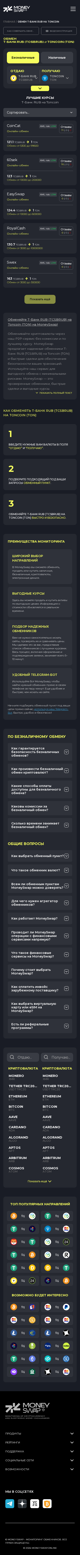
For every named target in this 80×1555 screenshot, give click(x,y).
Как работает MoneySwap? (34, 918)
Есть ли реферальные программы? (30, 1026)
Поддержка (14, 1451)
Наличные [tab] (57, 58)
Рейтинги (12, 1442)
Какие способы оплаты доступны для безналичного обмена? (36, 789)
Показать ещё (37, 1181)
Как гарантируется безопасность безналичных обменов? (35, 752)
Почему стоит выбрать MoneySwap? (31, 971)
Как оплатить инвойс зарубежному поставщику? (34, 988)
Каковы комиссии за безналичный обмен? (29, 808)
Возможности (17, 1469)
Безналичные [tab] (23, 58)
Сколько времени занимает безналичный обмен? (35, 825)
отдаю (17, 71)
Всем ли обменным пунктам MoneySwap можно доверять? (37, 885)
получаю (51, 71)
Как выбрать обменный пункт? (37, 856)
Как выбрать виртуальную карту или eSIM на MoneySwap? (33, 1007)
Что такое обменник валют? (35, 870)
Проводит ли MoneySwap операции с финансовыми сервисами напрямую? (34, 936)
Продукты (13, 1433)
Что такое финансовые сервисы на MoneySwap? (32, 954)
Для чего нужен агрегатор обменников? (34, 902)
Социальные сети (19, 1460)
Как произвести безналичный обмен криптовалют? (37, 770)
